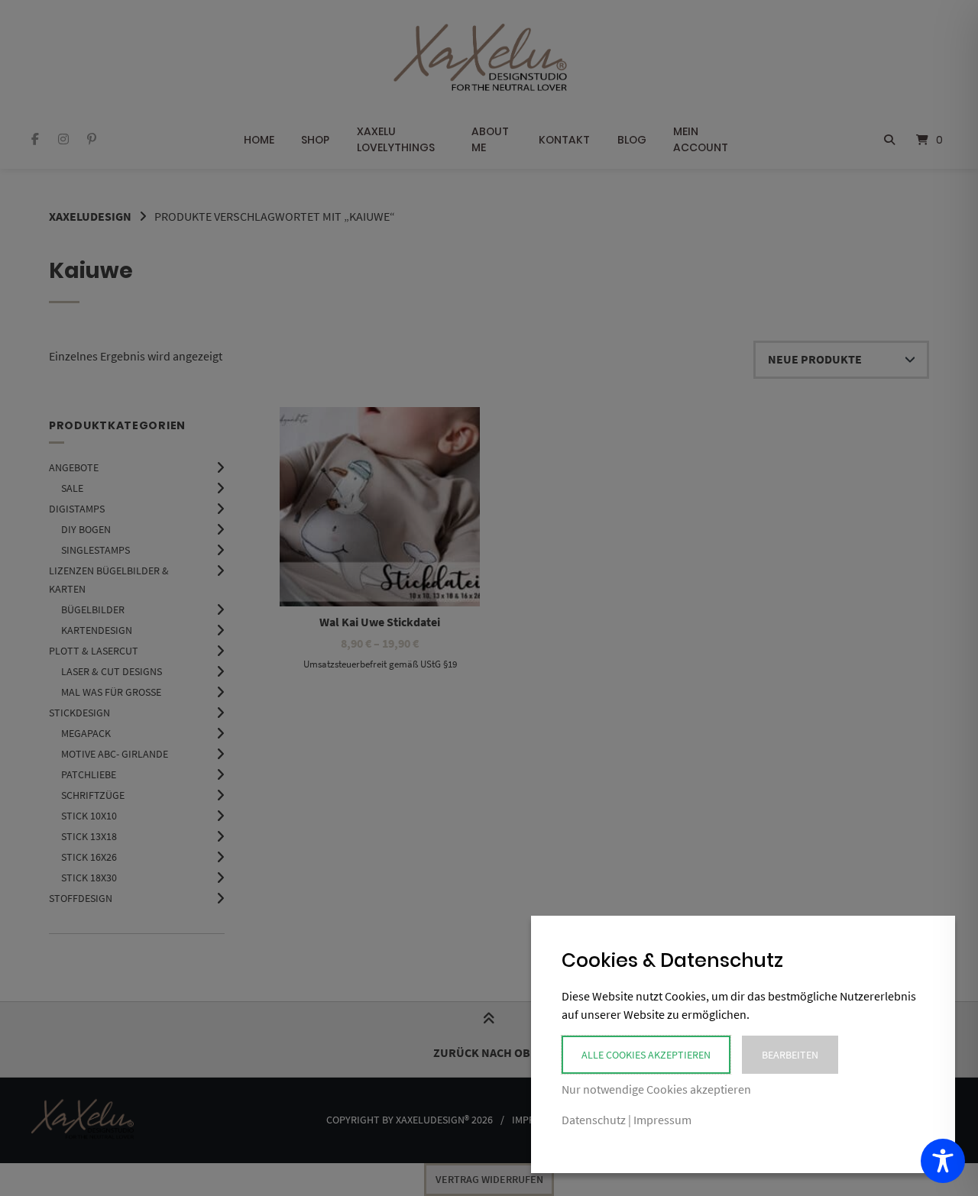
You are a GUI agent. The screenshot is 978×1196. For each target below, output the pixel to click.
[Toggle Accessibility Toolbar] (943, 1161)
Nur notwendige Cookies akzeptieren (656, 1089)
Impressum (662, 1119)
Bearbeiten (790, 1055)
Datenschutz (594, 1119)
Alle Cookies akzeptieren (646, 1055)
